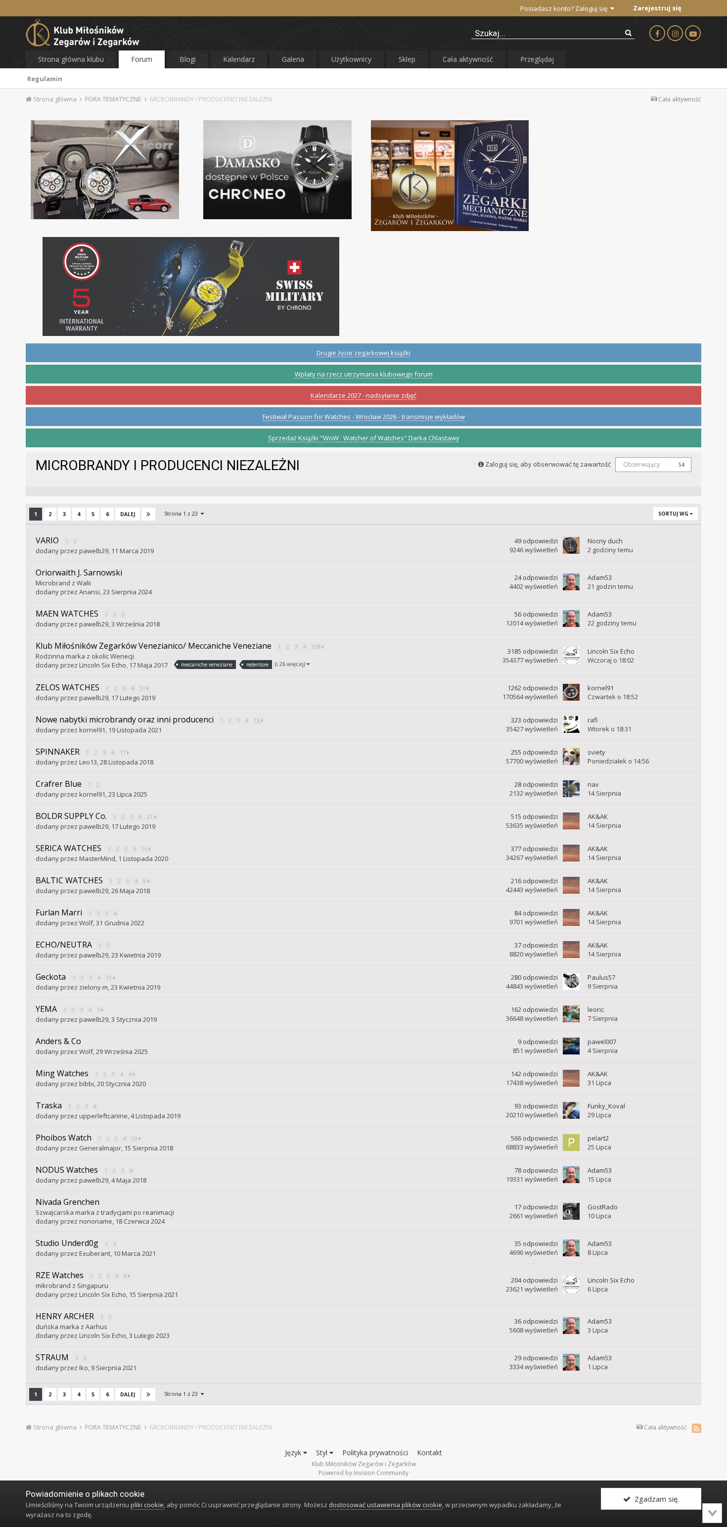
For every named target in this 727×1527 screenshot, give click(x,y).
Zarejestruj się (657, 7)
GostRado (603, 1206)
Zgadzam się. (655, 1499)
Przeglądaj (537, 59)
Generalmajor (100, 1148)
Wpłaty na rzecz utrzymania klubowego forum (364, 374)
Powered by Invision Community (363, 1473)
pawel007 (602, 1041)
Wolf (86, 922)
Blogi (188, 59)
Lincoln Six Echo (102, 665)
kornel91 (601, 687)
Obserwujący (641, 464)
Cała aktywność (468, 59)
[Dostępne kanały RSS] (696, 1428)
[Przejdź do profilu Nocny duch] (571, 545)
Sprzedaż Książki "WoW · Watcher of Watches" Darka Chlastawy (363, 437)
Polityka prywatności (375, 1452)
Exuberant (94, 1253)
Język (294, 1452)
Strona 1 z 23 (182, 513)
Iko (83, 1367)
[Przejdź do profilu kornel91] (571, 692)
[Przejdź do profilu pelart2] (571, 1142)
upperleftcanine (103, 1115)
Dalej (127, 514)
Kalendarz (239, 59)
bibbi (86, 1083)
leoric (596, 1009)
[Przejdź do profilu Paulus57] (571, 981)
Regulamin (44, 78)
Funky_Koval (606, 1105)
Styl (322, 1452)
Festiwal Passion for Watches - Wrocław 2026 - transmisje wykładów (364, 416)
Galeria (293, 59)
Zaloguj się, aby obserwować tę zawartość (548, 464)
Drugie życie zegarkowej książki (363, 352)
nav (593, 784)
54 (681, 464)
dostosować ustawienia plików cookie (385, 1504)
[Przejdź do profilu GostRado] (571, 1211)
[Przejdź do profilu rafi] (571, 724)
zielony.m (93, 987)
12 (109, 977)
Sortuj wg (674, 513)
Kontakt (429, 1452)
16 (145, 849)
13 (257, 720)
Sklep (407, 59)
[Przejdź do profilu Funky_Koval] (571, 1110)
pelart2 (598, 1138)
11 (123, 752)
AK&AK (598, 816)
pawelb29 (93, 550)
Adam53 (600, 577)
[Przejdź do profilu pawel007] (571, 1046)
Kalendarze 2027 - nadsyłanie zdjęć (363, 395)
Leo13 (88, 762)
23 (135, 1138)
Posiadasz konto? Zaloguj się (565, 8)
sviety (596, 752)
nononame (95, 1221)
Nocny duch (605, 540)
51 (143, 688)
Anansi (89, 591)
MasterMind (97, 858)
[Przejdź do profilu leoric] (571, 1013)
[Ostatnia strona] (148, 514)
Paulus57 (601, 977)
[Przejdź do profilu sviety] (571, 756)
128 (317, 646)
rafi (593, 720)
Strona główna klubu (71, 59)
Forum (141, 59)
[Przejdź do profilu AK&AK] (571, 820)
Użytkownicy (351, 59)
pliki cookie (147, 1504)
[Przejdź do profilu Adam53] (571, 581)
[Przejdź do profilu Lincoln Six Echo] (571, 655)
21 (150, 816)
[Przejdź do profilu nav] (571, 788)
